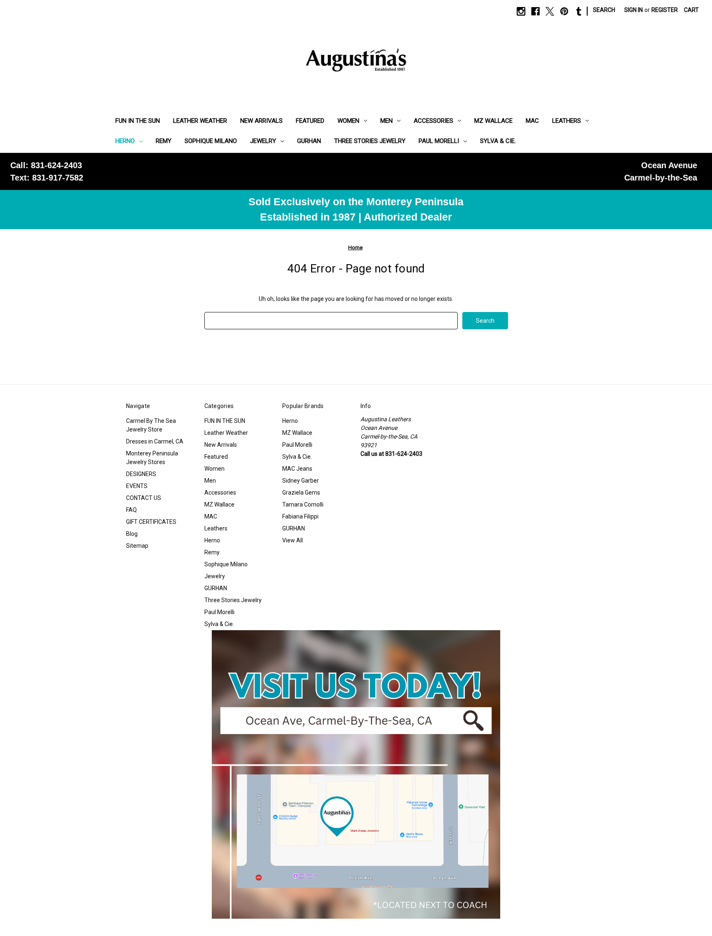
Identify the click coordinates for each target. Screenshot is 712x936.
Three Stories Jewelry (369, 141)
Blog (132, 533)
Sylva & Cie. (498, 141)
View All (292, 540)
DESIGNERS (141, 474)
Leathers (566, 120)
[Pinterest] (564, 11)
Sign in (633, 10)
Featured (310, 120)
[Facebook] (535, 11)
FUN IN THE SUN (137, 120)
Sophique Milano (211, 141)
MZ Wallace (493, 120)
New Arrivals (261, 120)
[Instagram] (521, 11)
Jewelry (263, 141)
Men (386, 120)
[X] (550, 11)
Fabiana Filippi (300, 516)
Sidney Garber (300, 480)
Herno (125, 141)
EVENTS (137, 486)
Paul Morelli (439, 141)
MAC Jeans (297, 468)
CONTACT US (143, 498)
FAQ (131, 510)
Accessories (433, 120)
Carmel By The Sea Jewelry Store (151, 425)
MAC (532, 120)
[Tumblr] (578, 11)
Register (664, 10)
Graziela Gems (301, 492)
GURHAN (309, 141)
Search (604, 10)
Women (348, 120)
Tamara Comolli (302, 504)
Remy (163, 141)
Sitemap (137, 545)
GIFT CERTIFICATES (151, 521)
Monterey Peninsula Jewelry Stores (152, 457)
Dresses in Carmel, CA (154, 441)
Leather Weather (200, 120)
